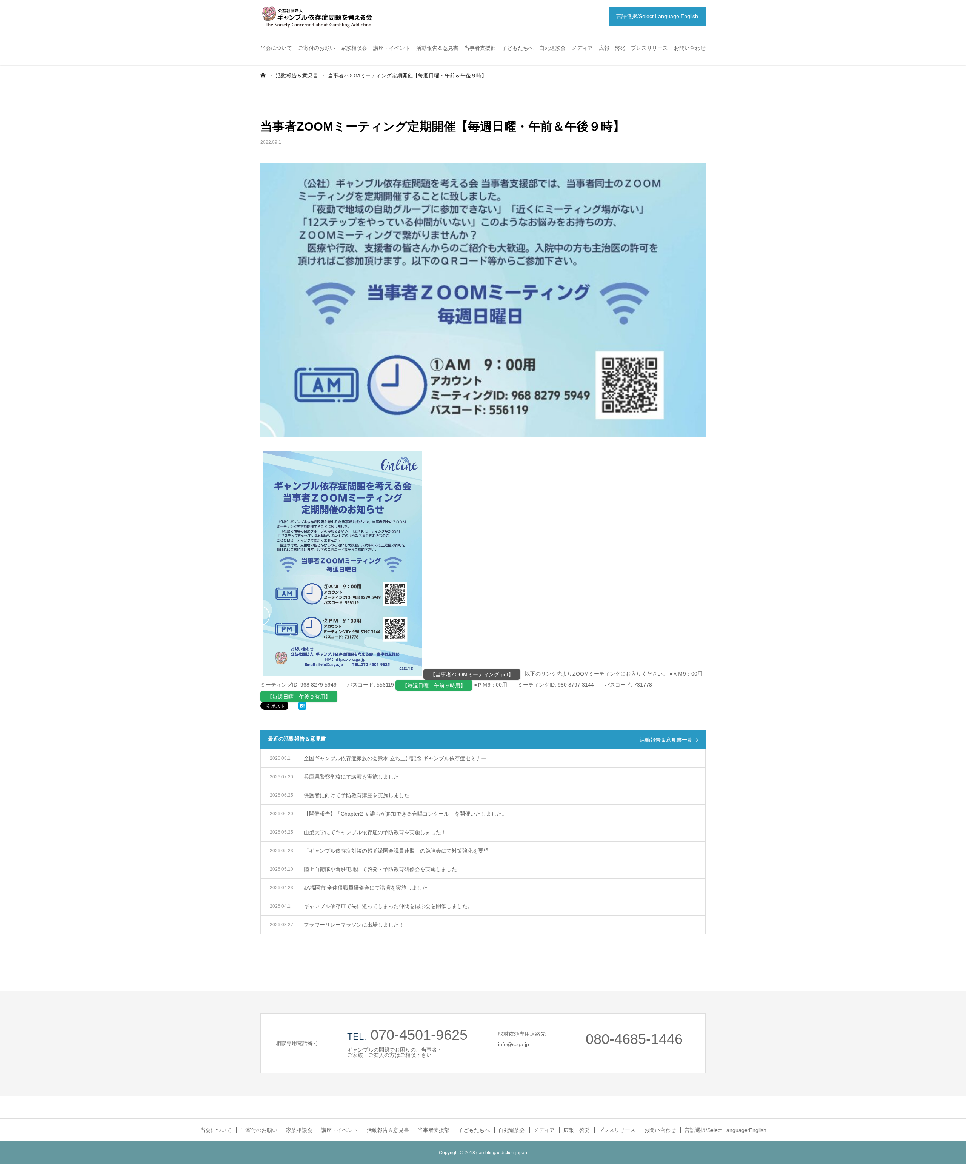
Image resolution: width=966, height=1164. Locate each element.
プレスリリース (649, 48)
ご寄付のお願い (316, 48)
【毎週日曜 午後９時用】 (299, 697)
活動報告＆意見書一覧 (666, 740)
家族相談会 (354, 48)
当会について (276, 48)
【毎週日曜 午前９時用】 (434, 685)
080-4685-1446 (634, 1039)
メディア (582, 48)
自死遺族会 (552, 48)
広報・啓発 (612, 48)
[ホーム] (263, 74)
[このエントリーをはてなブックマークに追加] (302, 708)
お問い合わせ (690, 48)
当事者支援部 (480, 48)
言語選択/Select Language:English (657, 16)
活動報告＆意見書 (437, 48)
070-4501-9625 (419, 1035)
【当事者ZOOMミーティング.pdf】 (472, 674)
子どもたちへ (518, 48)
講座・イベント (391, 48)
